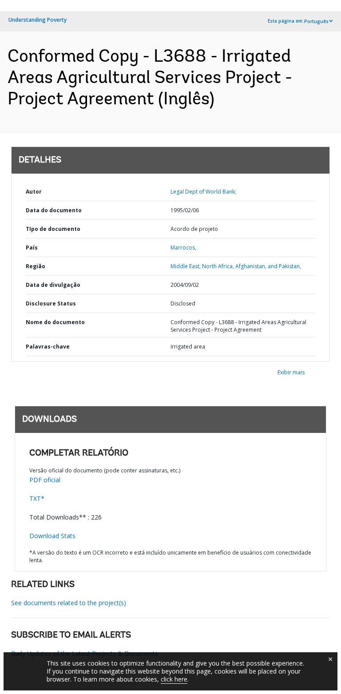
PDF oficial (44, 480)
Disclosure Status (51, 303)
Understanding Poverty (37, 20)
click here (174, 679)
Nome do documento (55, 322)
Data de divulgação (53, 285)
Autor (34, 191)
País (32, 247)
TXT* (36, 498)
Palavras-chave (48, 346)
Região (35, 266)
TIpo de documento (53, 229)
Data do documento (54, 210)
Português (316, 21)
